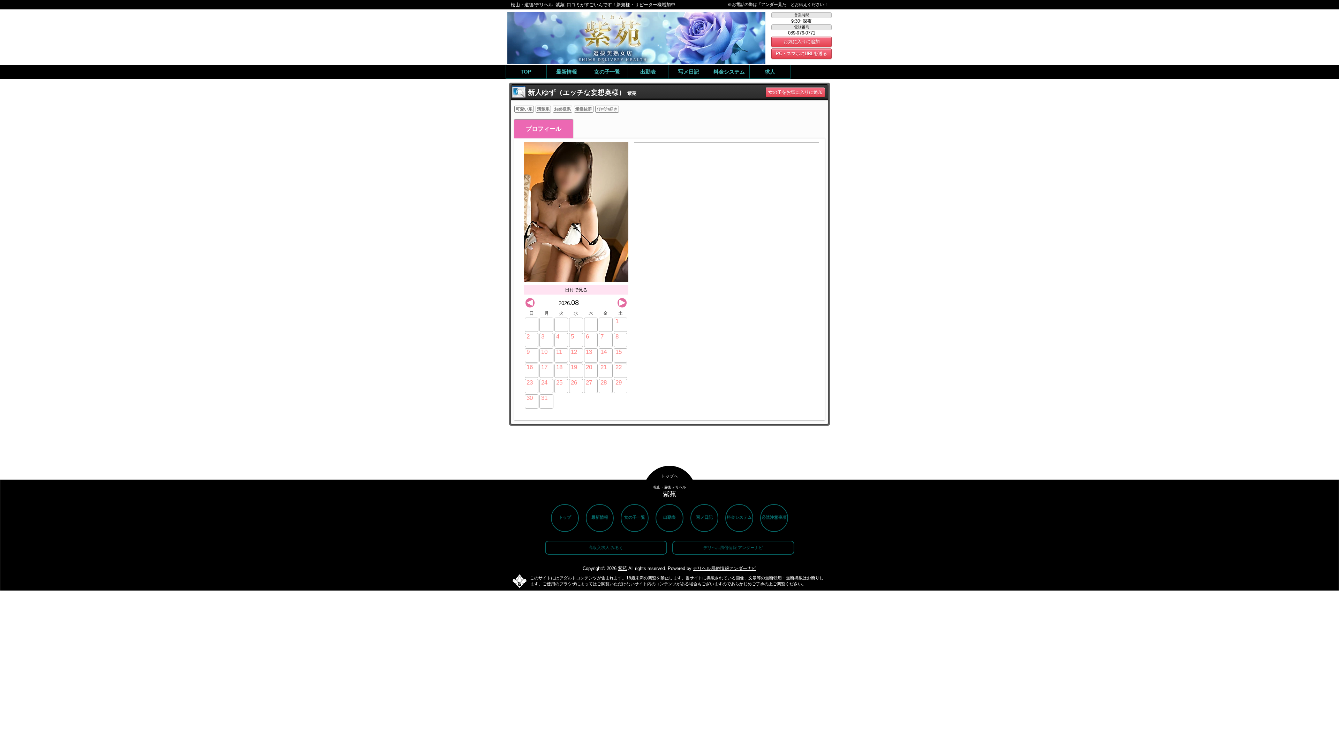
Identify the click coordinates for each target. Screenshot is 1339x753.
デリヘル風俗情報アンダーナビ (724, 568)
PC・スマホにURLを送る (801, 53)
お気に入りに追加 (802, 41)
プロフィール (543, 129)
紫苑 (622, 568)
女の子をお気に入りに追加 (795, 92)
